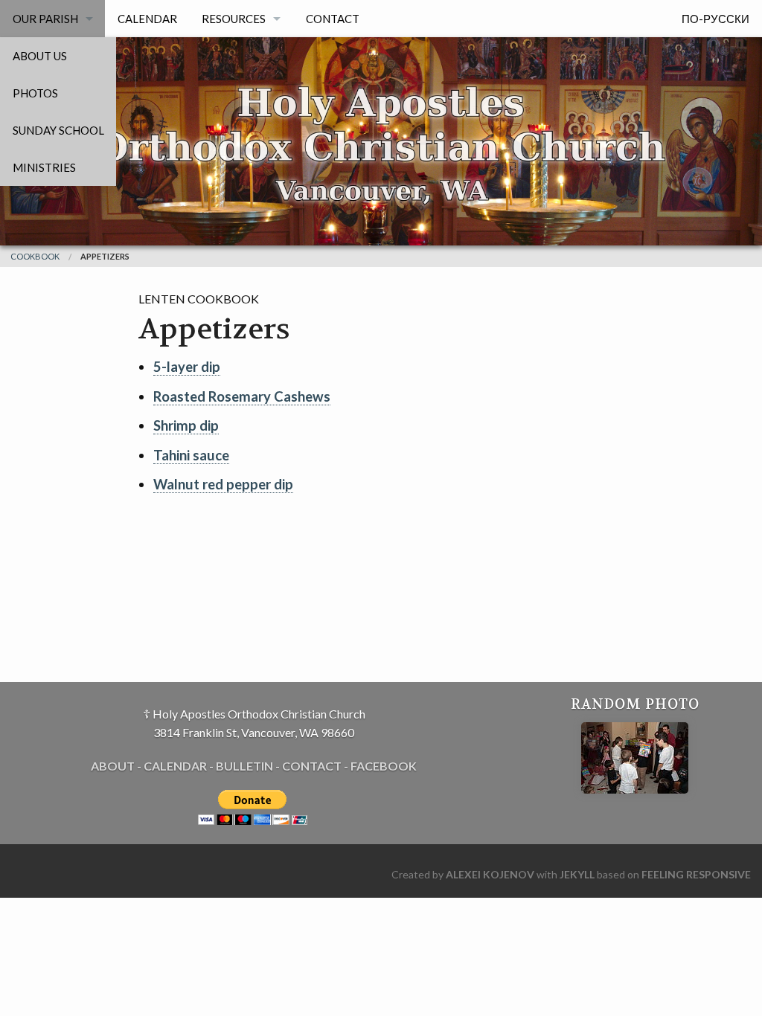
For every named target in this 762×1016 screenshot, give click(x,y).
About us (40, 55)
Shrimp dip (186, 425)
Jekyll (577, 874)
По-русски (715, 18)
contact (312, 766)
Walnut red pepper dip (223, 484)
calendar (175, 766)
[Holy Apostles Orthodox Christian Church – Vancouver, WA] (381, 148)
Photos (35, 93)
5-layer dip (186, 367)
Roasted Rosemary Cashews (241, 396)
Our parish (45, 18)
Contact (332, 18)
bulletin (244, 766)
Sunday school (58, 130)
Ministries (44, 167)
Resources (234, 18)
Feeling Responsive (696, 874)
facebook (383, 766)
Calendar (147, 18)
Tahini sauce (191, 455)
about (113, 766)
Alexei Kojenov (490, 874)
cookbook (35, 256)
